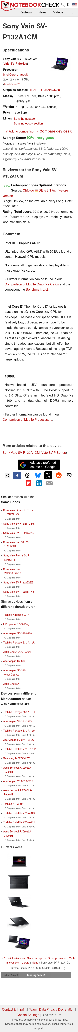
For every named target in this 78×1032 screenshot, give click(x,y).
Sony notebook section (28, 123)
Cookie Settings (28, 1014)
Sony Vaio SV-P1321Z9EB (18, 582)
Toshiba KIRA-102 (13, 804)
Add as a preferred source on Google (43, 464)
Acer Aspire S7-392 (14, 661)
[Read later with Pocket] (69, 475)
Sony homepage (24, 118)
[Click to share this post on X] (48, 475)
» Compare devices (54, 131)
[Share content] (7, 475)
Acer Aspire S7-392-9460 (17, 633)
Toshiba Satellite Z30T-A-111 (19, 749)
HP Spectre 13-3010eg (16, 624)
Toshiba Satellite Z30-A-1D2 (19, 813)
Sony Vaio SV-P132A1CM (21, 452)
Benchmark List (37, 289)
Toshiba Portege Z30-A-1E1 (19, 712)
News (42, 12)
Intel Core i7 (12, 84)
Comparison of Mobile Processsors (27, 419)
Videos (58, 12)
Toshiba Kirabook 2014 (16, 614)
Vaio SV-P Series (15, 63)
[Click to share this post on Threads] (27, 475)
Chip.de (28, 190)
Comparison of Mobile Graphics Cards (32, 284)
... (73, 12)
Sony (35, 962)
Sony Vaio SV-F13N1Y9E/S (19, 523)
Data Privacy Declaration (56, 1009)
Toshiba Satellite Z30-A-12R (19, 822)
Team (33, 1009)
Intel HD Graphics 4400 (45, 90)
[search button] (63, 5)
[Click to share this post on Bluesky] (38, 475)
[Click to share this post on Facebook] (17, 475)
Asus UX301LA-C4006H (17, 652)
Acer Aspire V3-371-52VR (18, 781)
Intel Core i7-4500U (15, 74)
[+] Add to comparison (20, 131)
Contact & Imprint (14, 1009)
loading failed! (10, 975)
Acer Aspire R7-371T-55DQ (18, 740)
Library (25, 962)
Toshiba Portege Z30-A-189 (19, 730)
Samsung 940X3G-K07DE (18, 758)
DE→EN (45, 190)
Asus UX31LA (11, 684)
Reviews (25, 12)
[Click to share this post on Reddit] (59, 475)
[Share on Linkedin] (39, 483)
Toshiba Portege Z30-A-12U (19, 642)
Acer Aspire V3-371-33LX (17, 721)
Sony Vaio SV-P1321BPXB (18, 591)
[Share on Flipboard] (28, 483)
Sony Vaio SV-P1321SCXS (18, 533)
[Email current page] (49, 483)
